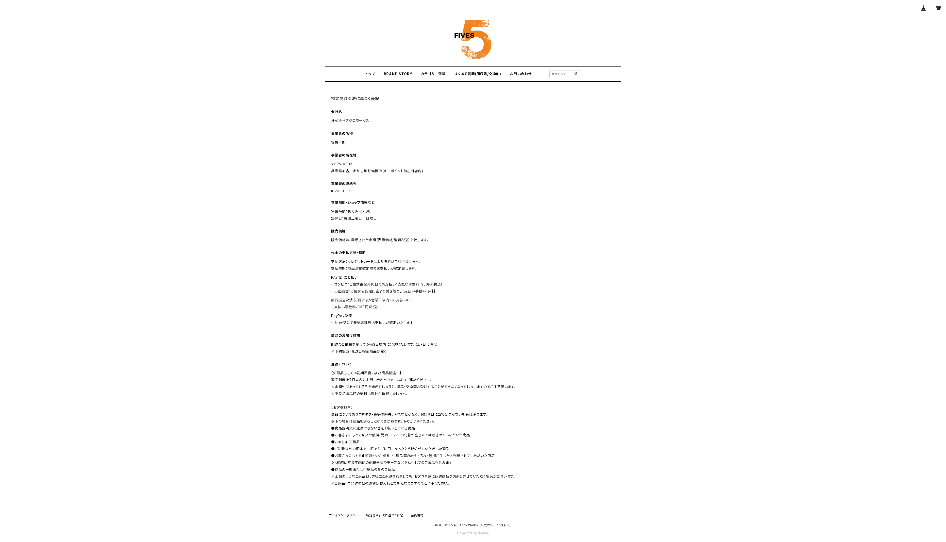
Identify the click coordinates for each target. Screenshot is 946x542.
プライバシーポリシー (343, 515)
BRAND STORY (398, 74)
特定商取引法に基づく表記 (384, 515)
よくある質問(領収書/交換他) (478, 74)
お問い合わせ (521, 74)
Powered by (467, 533)
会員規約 (417, 515)
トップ (370, 74)
